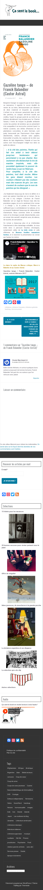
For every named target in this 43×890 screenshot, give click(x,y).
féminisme (29, 799)
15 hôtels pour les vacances (13, 512)
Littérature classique (14, 825)
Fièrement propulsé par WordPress (18, 883)
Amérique (29, 768)
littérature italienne (14, 829)
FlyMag (16, 886)
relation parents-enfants (15, 847)
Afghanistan (11, 768)
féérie (9, 803)
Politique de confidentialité (16, 750)
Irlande (19, 812)
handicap (8, 309)
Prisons (25, 838)
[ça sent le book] (21, 10)
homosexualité (20, 807)
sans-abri (30, 847)
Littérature (8, 307)
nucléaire (10, 838)
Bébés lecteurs (27, 772)
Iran (14, 812)
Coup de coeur (21, 777)
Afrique (21, 768)
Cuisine (29, 786)
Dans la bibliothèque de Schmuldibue (20, 790)
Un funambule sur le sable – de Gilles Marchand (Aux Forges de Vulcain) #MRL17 (31, 327)
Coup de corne (12, 781)
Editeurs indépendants (15, 799)
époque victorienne (14, 856)
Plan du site (11, 753)
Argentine (10, 772)
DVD (8, 794)
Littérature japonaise (14, 834)
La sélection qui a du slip (11, 670)
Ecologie (15, 794)
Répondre (36, 378)
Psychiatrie (21, 842)
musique (27, 834)
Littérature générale (31, 307)
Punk (29, 842)
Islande (26, 812)
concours (10, 777)
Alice (20, 98)
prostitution (11, 842)
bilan (18, 772)
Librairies (10, 821)
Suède (23, 851)
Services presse (16, 309)
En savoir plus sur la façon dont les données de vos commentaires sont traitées (19, 446)
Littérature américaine (23, 821)
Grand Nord (18, 803)
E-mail (5, 470)
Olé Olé (18, 838)
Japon (9, 816)
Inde (8, 812)
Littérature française (18, 307)
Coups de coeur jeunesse (16, 786)
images (30, 807)
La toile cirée (27, 230)
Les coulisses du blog (21, 816)
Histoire (10, 807)
